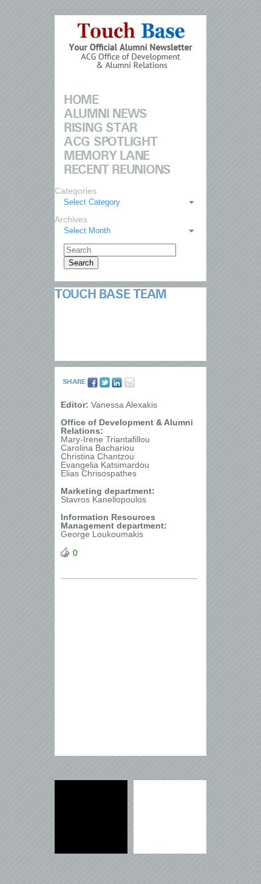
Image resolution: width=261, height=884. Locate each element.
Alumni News (105, 114)
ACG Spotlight (110, 142)
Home (81, 100)
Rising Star (100, 128)
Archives (71, 219)
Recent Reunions (117, 170)
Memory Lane (106, 156)
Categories (76, 191)
